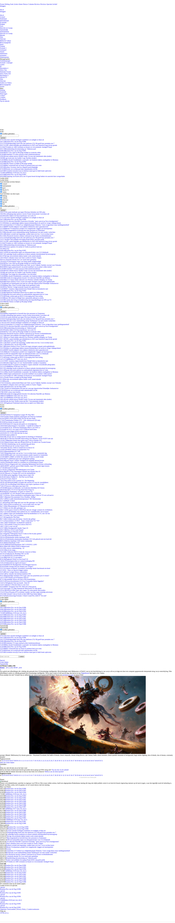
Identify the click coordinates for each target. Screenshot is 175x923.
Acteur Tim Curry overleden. (12, 515)
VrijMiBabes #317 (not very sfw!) (15, 809)
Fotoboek (3, 92)
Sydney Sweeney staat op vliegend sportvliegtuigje (19, 167)
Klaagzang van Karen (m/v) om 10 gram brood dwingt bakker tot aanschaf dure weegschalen (32, 176)
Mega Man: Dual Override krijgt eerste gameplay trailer (20, 285)
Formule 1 (3, 48)
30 (59, 761)
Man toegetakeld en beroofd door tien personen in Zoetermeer (22, 230)
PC (1, 66)
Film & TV (3, 77)
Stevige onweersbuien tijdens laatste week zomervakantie (20, 256)
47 (94, 761)
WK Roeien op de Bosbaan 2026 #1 (14, 577)
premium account (68, 675)
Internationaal (4, 21)
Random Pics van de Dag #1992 (13, 341)
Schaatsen (3, 55)
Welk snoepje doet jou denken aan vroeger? (16, 566)
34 (67, 761)
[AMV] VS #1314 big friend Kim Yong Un (17, 490)
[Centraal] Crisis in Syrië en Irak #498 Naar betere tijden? (21, 594)
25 (49, 761)
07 (13, 761)
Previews (43, 4)
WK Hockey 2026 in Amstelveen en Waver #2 (17, 448)
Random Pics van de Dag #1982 (15, 818)
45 (90, 761)
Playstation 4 (4, 68)
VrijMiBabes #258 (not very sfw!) (13, 366)
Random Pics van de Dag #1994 (13, 162)
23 (45, 761)
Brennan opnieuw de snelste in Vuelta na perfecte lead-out (21, 247)
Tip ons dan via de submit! (60, 770)
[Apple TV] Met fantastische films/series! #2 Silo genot (20, 588)
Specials (49, 4)
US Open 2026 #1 (8, 479)
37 (73, 761)
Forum (2, 4)
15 (29, 761)
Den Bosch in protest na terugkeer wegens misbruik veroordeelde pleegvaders (27, 364)
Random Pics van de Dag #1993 (13, 174)
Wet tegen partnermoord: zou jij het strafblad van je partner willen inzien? (26, 267)
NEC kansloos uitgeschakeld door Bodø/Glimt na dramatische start (24, 289)
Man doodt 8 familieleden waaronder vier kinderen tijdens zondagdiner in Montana (29, 160)
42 (84, 761)
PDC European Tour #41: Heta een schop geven (18, 586)
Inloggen (3, 6)
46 (92, 761)
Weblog (7, 4)
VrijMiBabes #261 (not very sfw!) (13, 396)
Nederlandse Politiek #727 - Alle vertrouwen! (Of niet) (20, 420)
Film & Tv (5, 190)
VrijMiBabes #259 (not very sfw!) (13, 397)
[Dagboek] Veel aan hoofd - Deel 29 (14, 583)
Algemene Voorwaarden (8, 909)
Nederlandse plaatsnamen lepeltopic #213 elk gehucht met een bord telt (25, 539)
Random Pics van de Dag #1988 (13, 624)
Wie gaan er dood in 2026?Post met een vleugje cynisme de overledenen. (26, 510)
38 (75, 761)
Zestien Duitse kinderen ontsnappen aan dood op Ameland (21, 416)
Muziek (2, 35)
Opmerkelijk (4, 30)
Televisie (3, 39)
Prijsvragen (3, 94)
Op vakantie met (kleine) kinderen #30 (15, 574)
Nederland (3, 19)
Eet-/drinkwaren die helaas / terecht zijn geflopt (17, 519)
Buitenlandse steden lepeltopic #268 (14, 537)
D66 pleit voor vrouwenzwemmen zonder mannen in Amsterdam (24, 455)
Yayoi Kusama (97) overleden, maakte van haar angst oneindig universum (26, 592)
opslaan (3, 138)
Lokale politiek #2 (8, 435)
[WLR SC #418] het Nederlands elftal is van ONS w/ (20, 427)
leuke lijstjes (10, 762)
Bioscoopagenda (5, 42)
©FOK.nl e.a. (4, 913)
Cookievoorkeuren (33, 909)
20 (39, 761)
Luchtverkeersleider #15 (11, 535)
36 (71, 761)
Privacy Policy (21, 909)
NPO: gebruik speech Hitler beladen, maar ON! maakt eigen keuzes (24, 466)
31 (61, 761)
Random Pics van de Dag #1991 (13, 618)
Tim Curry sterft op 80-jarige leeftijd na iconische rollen (20, 152)
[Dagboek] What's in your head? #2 (14, 559)
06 (11, 761)
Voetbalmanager (5, 61)
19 (37, 761)
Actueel (2, 17)
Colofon (2, 97)
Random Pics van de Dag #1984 (15, 814)
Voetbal (2, 46)
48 (96, 761)
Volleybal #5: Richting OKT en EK (14, 554)
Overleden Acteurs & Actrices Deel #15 (15, 524)
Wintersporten (4, 57)
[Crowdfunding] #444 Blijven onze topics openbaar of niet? (22, 484)
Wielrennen (3, 53)
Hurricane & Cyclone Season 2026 (14, 446)
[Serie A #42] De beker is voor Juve (14, 585)
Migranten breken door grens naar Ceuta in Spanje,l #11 (21, 440)
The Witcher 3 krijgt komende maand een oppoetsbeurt (19, 287)
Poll (3, 204)
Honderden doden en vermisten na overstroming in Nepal (21, 462)
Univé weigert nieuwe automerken (13, 572)
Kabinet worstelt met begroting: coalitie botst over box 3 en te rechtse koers (26, 234)
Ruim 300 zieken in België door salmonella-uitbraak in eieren (22, 298)
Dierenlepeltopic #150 (9, 543)
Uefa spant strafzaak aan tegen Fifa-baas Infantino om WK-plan (22, 212)
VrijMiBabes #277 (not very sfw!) (13, 359)
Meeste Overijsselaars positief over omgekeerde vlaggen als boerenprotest (26, 228)
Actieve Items (18, 4)
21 (41, 761)
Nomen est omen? (9, 468)
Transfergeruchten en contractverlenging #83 (17, 561)
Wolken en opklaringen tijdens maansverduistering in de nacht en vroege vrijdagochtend (30, 223)
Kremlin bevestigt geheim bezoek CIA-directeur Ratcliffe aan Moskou (25, 278)
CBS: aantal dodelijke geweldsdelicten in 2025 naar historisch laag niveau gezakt (28, 145)
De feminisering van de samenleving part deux (17, 444)
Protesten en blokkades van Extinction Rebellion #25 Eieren (22, 488)
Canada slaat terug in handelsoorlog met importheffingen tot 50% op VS (25, 300)
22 (43, 761)
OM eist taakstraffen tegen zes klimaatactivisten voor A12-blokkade (24, 252)
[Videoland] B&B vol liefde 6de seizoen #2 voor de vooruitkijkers (24, 482)
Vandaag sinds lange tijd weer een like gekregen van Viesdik (21, 502)
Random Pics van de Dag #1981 (15, 821)
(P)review (5, 200)
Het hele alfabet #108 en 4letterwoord (14, 546)
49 (98, 761)
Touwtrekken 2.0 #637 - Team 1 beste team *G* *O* (19, 521)
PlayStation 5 (4, 75)
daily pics (3, 762)
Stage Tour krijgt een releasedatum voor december (18, 274)
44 (88, 761)
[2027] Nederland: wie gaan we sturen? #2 (16, 491)
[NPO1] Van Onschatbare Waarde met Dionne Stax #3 (20, 471)
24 (47, 761)
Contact (2, 95)
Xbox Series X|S (5, 74)
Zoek (11, 4)
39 (77, 761)
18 (35, 761)
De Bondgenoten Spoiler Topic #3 (14, 528)
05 (9, 761)
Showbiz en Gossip (6, 28)
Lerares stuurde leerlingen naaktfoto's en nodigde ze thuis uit (22, 140)
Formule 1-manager (6, 63)
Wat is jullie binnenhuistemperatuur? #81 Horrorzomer (20, 499)
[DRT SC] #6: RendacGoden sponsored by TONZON (20, 493)
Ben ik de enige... (8, 550)
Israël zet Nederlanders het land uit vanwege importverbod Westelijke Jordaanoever (29, 283)
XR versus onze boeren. (10, 392)
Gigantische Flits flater (10, 517)
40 (80, 761)
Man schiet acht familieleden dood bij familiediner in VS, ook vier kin (25, 513)
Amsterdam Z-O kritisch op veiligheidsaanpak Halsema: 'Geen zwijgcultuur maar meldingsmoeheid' (34, 225)
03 (5, 761)
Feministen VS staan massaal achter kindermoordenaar (20, 154)
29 (57, 761)
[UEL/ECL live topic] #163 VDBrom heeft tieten (18, 429)
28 (55, 761)
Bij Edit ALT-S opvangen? (11, 557)
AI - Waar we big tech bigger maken (14, 570)
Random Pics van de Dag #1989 (13, 622)
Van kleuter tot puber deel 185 (12, 422)
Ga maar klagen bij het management (13, 431)
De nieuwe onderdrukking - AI (12, 548)
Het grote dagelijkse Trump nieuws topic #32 (17, 475)
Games (2, 64)
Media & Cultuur (5, 41)
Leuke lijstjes (4, 662)
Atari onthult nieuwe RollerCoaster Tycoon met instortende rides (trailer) (26, 156)
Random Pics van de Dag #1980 (15, 823)
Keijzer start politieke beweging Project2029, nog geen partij (22, 239)
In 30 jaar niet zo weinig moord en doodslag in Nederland (21, 437)
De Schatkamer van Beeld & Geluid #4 (15, 522)
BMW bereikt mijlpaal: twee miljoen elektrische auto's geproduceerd (24, 227)
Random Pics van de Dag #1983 (15, 816)
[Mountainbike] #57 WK (10, 451)
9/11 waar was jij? (9, 526)
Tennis (2, 52)
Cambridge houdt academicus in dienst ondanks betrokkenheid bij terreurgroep (27, 254)
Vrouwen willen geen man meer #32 (14, 486)
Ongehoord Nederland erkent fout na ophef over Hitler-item (21, 292)
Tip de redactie (4, 101)
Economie (3, 22)
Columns (31, 4)
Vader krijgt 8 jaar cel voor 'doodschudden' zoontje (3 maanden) (23, 363)
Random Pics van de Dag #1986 (15, 810)
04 (7, 761)
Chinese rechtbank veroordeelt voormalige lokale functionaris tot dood (25, 568)
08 (15, 761)
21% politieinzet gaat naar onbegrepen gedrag (17, 459)
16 (31, 761)
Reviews (37, 4)
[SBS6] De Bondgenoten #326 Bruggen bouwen (18, 565)
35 (69, 761)
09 (17, 761)
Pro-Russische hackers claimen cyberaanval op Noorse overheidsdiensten (25, 236)
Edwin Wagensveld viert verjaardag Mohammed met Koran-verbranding (26, 464)
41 (82, 761)
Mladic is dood (7, 501)
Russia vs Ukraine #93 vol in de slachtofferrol (17, 473)
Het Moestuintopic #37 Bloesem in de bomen (17, 506)
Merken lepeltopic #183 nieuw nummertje (16, 541)
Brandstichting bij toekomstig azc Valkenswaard (18, 149)
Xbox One (3, 70)
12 (23, 761)
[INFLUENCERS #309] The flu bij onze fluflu (17, 418)
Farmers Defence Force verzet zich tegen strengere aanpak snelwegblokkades (27, 281)
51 (102, 761)
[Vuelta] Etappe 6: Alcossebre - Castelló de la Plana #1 (20, 426)
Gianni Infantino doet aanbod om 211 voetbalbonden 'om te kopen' (24, 512)
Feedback (3, 99)
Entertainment (4, 31)
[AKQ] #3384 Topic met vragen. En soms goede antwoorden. (23, 590)
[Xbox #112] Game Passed (11, 530)
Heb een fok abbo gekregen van (13, 508)
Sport (1, 44)
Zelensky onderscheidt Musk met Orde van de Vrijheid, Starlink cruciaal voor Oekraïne (30, 265)
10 (19, 761)
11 (21, 761)
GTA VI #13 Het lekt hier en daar (14, 433)
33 (65, 761)
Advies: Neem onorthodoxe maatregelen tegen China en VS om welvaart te (26, 495)
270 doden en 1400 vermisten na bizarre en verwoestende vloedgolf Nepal (26, 147)
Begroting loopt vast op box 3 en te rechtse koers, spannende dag (23, 453)
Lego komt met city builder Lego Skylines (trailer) (18, 158)
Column (4, 198)
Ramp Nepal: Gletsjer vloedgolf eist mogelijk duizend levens (22, 460)
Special (4, 202)
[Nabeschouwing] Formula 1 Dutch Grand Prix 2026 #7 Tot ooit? (23, 596)
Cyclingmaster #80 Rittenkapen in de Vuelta (17, 469)
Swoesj (4, 249)
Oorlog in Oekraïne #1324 (11, 532)
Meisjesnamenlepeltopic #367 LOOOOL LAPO (18, 544)
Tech (1, 26)
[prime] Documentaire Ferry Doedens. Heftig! (17, 497)
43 (86, 761)
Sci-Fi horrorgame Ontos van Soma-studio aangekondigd (20, 261)
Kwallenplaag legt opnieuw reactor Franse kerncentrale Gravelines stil (24, 214)
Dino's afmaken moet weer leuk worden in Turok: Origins (20, 258)
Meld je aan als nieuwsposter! (54, 772)
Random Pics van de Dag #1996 (13, 141)
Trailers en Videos (6, 83)
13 (25, 761)
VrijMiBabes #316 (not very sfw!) (16, 820)
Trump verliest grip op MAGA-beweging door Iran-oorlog (21, 296)
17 (33, 761)
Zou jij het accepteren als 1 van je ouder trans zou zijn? (20, 504)
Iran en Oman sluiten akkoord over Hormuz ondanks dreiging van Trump (26, 280)
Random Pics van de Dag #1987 (15, 807)
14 (27, 761)
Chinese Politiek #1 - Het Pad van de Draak (16, 477)
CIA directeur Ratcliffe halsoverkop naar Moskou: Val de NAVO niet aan (26, 438)
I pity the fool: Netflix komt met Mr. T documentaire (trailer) (22, 401)
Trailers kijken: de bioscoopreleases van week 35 (18, 216)
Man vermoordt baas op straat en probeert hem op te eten (21, 165)
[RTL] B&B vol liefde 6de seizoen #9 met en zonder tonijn (22, 457)
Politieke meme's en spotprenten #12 (14, 449)
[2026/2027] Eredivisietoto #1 (12, 555)
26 (51, 761)
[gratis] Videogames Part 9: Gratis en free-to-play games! (21, 533)
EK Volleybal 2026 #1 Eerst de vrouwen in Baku (18, 552)
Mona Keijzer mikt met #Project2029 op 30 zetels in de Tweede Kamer (25, 442)
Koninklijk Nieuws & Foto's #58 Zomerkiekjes (17, 579)
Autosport (3, 50)
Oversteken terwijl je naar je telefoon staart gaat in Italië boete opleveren (25, 171)
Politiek (2, 24)
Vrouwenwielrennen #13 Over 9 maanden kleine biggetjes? (22, 581)
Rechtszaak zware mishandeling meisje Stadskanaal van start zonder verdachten (27, 232)
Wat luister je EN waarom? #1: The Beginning (17, 480)
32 (63, 761)
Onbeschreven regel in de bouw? (13, 563)
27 (53, 761)
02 (3, 761)
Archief (54, 4)
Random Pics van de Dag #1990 (13, 620)
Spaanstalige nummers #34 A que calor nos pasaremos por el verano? (24, 576)
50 (100, 761)
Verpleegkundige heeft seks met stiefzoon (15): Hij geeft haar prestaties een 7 (27, 143)
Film (1, 37)
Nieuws (25, 4)
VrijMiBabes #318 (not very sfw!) (13, 173)
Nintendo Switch (5, 72)
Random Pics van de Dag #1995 (13, 151)
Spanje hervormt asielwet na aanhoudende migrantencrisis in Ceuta (24, 294)
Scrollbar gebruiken (8, 134)
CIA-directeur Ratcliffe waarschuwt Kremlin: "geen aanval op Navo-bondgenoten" (29, 221)
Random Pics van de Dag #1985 (15, 812)
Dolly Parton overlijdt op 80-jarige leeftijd (16, 163)
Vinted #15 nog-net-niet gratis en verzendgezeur (18, 424)
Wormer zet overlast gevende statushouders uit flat (18, 169)
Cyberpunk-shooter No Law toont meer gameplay (18, 259)
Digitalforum (85, 673)
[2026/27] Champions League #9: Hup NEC (17, 415)
